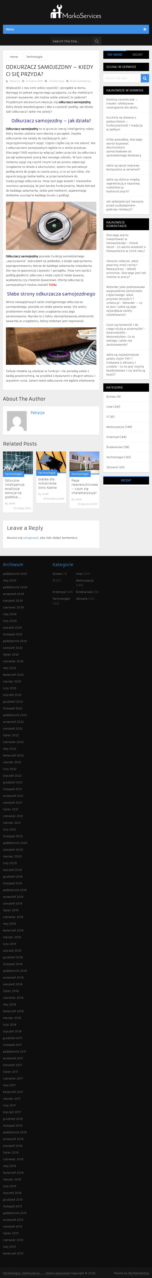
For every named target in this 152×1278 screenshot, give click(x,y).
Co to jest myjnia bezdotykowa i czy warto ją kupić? (125, 370)
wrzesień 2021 (13, 796)
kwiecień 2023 (13, 675)
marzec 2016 (12, 1179)
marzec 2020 (12, 856)
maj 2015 (9, 1247)
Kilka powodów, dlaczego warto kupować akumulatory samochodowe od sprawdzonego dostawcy (124, 147)
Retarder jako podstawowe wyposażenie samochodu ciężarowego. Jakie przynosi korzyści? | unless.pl (125, 295)
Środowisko (114, 447)
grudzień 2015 (13, 1199)
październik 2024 (15, 587)
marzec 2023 (12, 681)
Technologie (56, 81)
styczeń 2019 (12, 950)
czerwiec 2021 (13, 816)
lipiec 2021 (10, 809)
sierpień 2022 (13, 728)
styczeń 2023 (12, 695)
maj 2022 (9, 749)
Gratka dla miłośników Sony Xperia (47, 483)
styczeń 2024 (12, 627)
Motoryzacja (115, 427)
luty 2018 (9, 1024)
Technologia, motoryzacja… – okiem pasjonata (36, 1273)
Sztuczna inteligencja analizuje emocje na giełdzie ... (15, 489)
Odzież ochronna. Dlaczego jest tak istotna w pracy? (126, 273)
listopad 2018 (12, 964)
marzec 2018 (12, 1018)
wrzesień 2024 (13, 594)
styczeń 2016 (12, 1193)
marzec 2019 (12, 937)
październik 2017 (14, 1051)
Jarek (12, 503)
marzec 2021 (12, 823)
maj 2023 (9, 668)
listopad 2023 (12, 634)
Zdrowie (112, 467)
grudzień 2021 (13, 782)
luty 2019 (9, 944)
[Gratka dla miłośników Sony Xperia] (51, 462)
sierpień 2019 (12, 903)
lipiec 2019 (10, 910)
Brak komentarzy (80, 81)
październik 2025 (15, 574)
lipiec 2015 (10, 1233)
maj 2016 (9, 1166)
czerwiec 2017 (13, 1078)
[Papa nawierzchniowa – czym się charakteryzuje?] (84, 462)
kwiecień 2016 (13, 1172)
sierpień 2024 (13, 600)
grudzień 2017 (12, 1038)
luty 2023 (9, 688)
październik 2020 (15, 843)
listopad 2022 (12, 708)
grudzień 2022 (13, 701)
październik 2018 (15, 971)
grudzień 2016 (13, 1119)
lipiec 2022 (11, 735)
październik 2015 (15, 1213)
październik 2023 (15, 641)
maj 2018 (9, 1004)
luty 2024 (10, 621)
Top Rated (114, 54)
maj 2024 (9, 614)
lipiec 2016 (11, 1152)
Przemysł (113, 437)
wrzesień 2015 (13, 1220)
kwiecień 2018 (13, 1011)
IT (107, 417)
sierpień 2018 (13, 984)
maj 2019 (9, 923)
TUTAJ (52, 285)
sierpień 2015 (12, 1226)
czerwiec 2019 (13, 917)
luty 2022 (9, 769)
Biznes (111, 396)
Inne (109, 407)
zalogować (30, 538)
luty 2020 (10, 863)
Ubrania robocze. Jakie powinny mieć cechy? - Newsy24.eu (122, 265)
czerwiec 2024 (13, 607)
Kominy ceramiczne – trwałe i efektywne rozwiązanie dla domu (122, 103)
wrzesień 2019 (13, 897)
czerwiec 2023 (13, 661)
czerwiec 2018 (13, 998)
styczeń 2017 (12, 1112)
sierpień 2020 (13, 849)
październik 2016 (15, 1132)
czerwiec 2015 (13, 1240)
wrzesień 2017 (13, 1058)
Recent (137, 54)
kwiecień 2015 (13, 1253)
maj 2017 (9, 1085)
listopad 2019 (12, 883)
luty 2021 (9, 829)
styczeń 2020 (12, 870)
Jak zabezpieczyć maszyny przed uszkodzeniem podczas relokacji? (124, 205)
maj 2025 (9, 580)
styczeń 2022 (12, 775)
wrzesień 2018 (13, 977)
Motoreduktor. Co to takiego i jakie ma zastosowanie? (120, 340)
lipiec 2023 (11, 654)
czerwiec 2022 (13, 742)
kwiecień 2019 (13, 930)
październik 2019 (15, 890)
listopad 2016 (12, 1125)
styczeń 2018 (12, 1031)
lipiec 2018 (11, 991)
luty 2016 (9, 1186)
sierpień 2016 (12, 1146)
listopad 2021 (12, 789)
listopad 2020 (13, 836)
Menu (10, 29)
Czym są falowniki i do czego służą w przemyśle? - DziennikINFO (125, 328)
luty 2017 (9, 1105)
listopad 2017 (12, 1045)
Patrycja (15, 81)
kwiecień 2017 (13, 1092)
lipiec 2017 (10, 1072)
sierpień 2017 (12, 1065)
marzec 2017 (12, 1098)
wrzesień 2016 (13, 1139)
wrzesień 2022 (13, 722)
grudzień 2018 (13, 957)
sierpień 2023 (12, 648)
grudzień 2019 (13, 876)
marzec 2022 (12, 762)
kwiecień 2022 (13, 755)
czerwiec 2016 (13, 1159)
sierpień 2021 (12, 802)
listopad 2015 (12, 1206)
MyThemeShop (138, 1273)
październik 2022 (15, 715)
